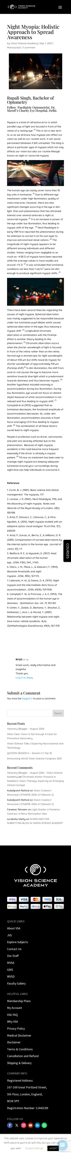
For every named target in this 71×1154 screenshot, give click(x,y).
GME (10, 970)
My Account (14, 1008)
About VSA (13, 928)
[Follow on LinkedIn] (37, 1125)
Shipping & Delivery (19, 1063)
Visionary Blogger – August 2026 (25, 728)
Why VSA (12, 1021)
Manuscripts (14, 47)
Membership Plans (19, 1001)
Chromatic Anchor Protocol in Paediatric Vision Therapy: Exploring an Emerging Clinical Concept (35, 781)
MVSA (10, 963)
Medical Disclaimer (19, 1035)
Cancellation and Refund (23, 1056)
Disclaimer (14, 1042)
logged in (27, 698)
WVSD (10, 976)
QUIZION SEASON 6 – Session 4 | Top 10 (29, 753)
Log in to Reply (24, 677)
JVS (9, 935)
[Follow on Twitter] (16, 1125)
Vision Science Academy (24, 43)
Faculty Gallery (16, 983)
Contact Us (14, 949)
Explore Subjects (17, 942)
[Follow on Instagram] (23, 1125)
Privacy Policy (16, 1028)
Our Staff (12, 956)
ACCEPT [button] (53, 1148)
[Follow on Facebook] (10, 1125)
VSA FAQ (12, 1015)
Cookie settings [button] (34, 1148)
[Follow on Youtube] (30, 1125)
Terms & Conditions (20, 1049)
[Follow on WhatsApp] (44, 1125)
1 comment (29, 47)
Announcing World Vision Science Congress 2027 (34, 758)
